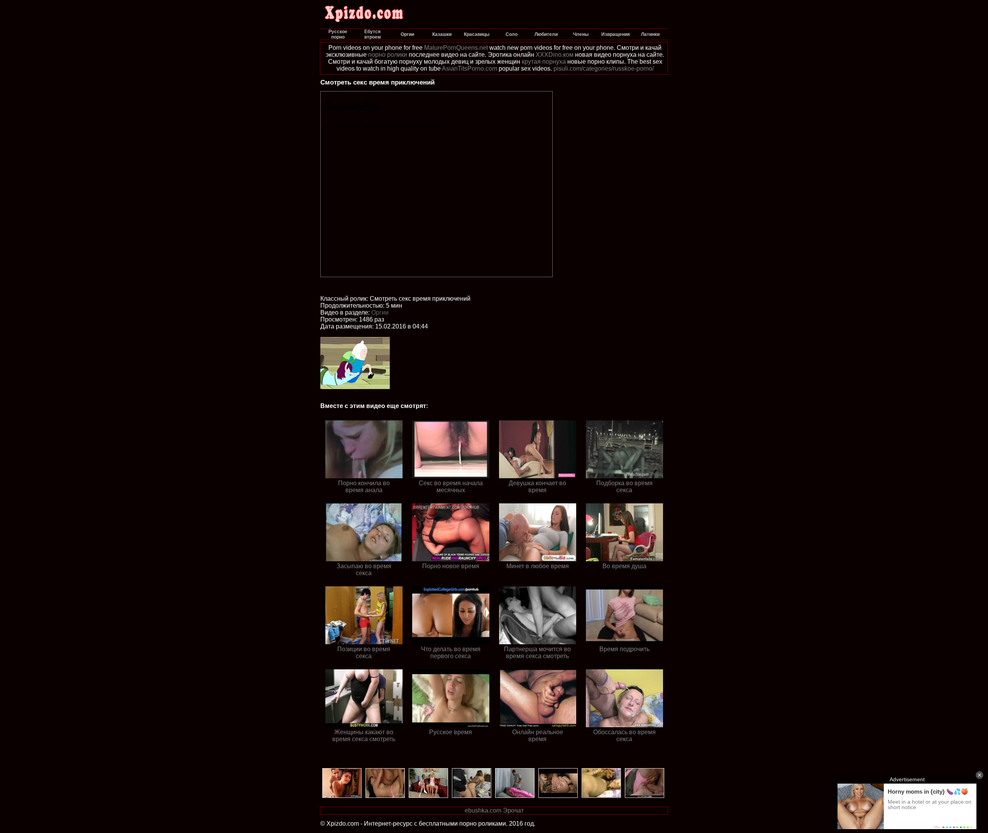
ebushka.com (483, 810)
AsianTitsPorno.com (469, 68)
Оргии (380, 312)
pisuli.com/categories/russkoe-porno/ (603, 68)
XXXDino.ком (555, 54)
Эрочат (513, 810)
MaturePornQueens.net (456, 47)
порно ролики (387, 54)
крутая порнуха (544, 61)
